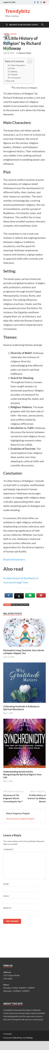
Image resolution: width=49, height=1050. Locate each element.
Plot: (13, 68)
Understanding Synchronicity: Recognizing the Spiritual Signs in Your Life (22, 774)
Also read (10, 81)
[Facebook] (34, 2)
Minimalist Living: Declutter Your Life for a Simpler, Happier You (23, 652)
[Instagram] (41, 2)
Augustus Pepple (24, 53)
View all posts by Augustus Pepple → (21, 818)
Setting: (14, 72)
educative (24, 605)
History (14, 34)
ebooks (15, 605)
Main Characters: (18, 65)
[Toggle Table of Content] (28, 61)
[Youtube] (44, 2)
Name (6, 884)
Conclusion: (16, 78)
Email (6, 896)
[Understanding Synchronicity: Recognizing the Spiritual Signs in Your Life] (24, 744)
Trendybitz (17, 11)
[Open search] (42, 25)
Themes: (14, 75)
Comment (9, 849)
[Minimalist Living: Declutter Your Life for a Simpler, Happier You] (24, 633)
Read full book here (14, 559)
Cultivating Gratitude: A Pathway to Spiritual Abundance (21, 708)
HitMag (29, 1038)
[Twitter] (37, 2)
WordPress (17, 1038)
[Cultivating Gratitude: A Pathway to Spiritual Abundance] (24, 683)
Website (7, 908)
